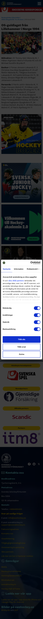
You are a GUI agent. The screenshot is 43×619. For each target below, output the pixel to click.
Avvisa (21, 354)
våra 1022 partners (16, 281)
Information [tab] (18, 269)
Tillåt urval (21, 347)
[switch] (37, 315)
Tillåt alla (21, 339)
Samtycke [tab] (7, 269)
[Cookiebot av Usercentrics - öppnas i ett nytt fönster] (30, 262)
